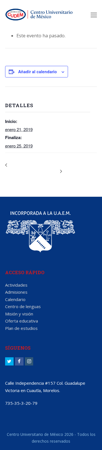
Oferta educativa (21, 321)
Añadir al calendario (37, 71)
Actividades (16, 285)
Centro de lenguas (23, 306)
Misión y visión (19, 314)
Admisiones (16, 292)
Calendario (15, 299)
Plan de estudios (21, 328)
